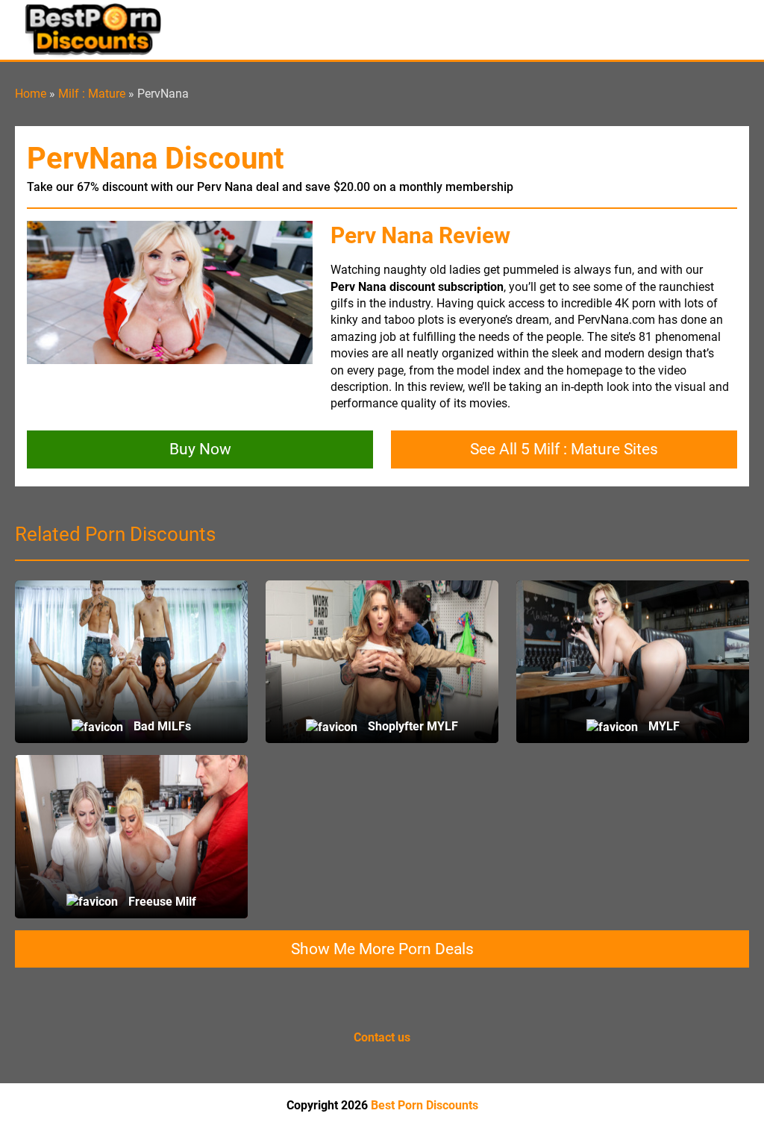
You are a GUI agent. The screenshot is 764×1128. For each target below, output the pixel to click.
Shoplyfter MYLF (411, 726)
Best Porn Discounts (424, 1105)
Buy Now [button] (200, 449)
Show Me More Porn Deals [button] (382, 949)
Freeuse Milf (160, 901)
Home (30, 94)
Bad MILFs (161, 726)
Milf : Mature (91, 94)
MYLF (662, 726)
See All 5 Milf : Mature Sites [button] (564, 449)
